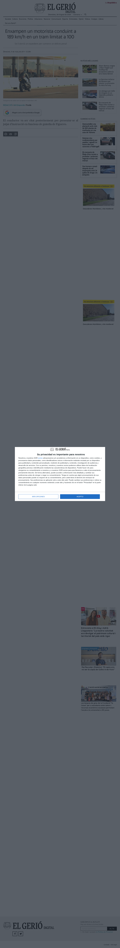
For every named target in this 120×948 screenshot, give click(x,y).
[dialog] (60, 474)
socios (40, 458)
